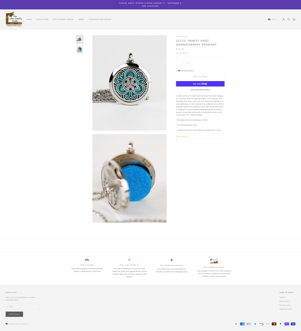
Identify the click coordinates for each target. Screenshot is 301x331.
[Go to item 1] (79, 39)
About (81, 19)
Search (282, 297)
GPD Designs (182, 37)
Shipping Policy (285, 309)
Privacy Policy (285, 305)
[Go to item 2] (79, 49)
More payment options (200, 89)
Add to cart (200, 77)
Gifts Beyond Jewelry (63, 19)
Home (29, 19)
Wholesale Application (100, 19)
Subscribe (14, 314)
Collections (42, 19)
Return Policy (284, 301)
